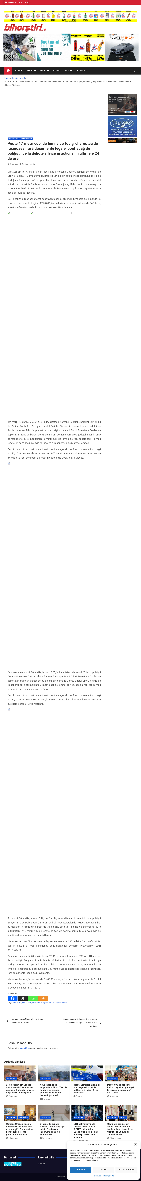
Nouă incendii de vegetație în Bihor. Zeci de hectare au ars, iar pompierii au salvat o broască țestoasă (53, 1090)
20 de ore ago (48, 1138)
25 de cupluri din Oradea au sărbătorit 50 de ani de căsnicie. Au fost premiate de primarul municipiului (20, 1089)
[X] (23, 998)
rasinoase (62, 1002)
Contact (82, 70)
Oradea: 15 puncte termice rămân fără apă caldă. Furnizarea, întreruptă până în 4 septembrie (52, 1129)
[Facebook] (12, 998)
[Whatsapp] (33, 998)
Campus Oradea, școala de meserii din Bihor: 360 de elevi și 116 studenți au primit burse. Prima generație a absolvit (19, 1129)
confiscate (26, 1002)
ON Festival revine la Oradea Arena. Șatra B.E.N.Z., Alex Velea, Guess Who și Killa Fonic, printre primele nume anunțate (86, 1131)
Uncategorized (26, 139)
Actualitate (13, 139)
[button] (135, 1144)
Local (30, 70)
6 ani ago (14, 164)
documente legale (40, 1002)
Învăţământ (23, 1117)
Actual (19, 70)
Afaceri (69, 70)
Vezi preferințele (126, 1169)
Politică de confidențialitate (103, 1176)
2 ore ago (13, 1096)
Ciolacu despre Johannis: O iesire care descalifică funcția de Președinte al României (80, 1022)
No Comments (28, 164)
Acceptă (81, 1169)
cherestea (17, 1002)
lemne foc (53, 1002)
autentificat (25, 1048)
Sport (43, 70)
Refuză (103, 1169)
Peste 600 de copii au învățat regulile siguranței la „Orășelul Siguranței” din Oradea (120, 1089)
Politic (57, 70)
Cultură (123, 1117)
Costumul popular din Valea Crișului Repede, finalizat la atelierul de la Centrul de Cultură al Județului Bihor (120, 1129)
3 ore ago (46, 1099)
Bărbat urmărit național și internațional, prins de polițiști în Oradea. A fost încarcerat (87, 1089)
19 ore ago (13, 1138)
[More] (43, 998)
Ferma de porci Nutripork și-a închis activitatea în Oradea (27, 1021)
